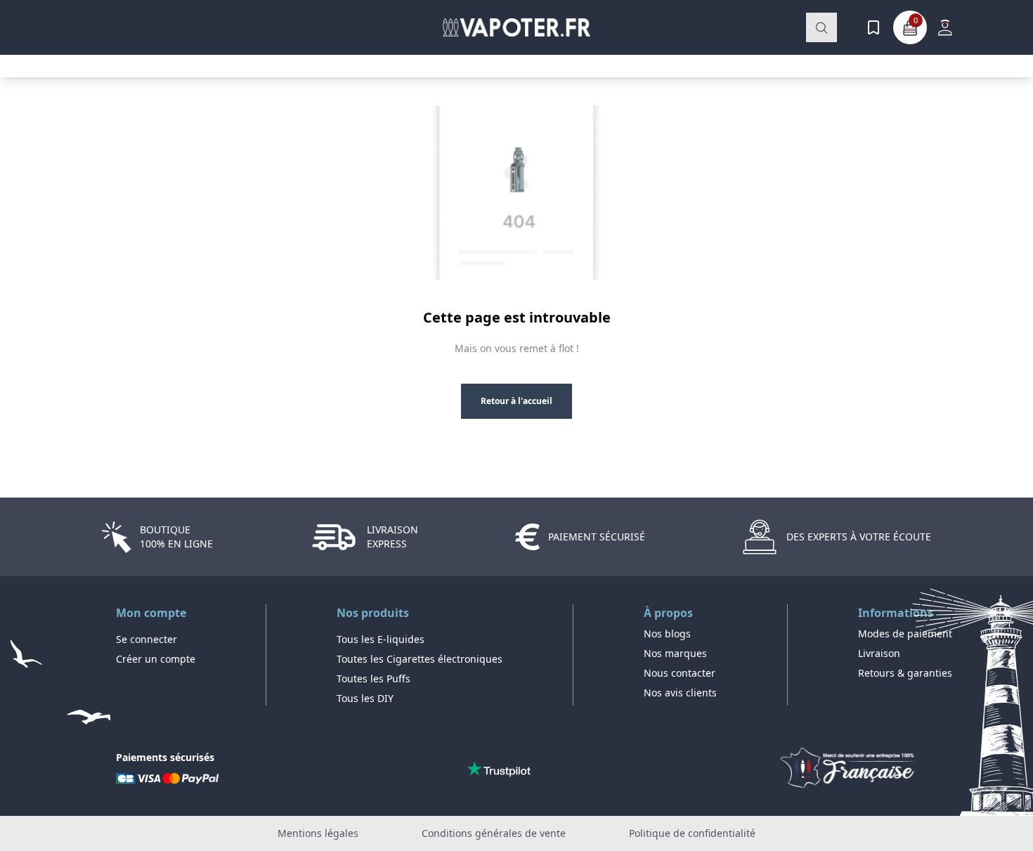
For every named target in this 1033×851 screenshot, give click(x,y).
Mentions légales (318, 833)
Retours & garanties (905, 673)
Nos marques (675, 653)
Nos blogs (667, 633)
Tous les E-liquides (380, 639)
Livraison (879, 653)
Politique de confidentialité (692, 833)
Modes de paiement (905, 633)
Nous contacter (679, 673)
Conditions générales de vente (494, 833)
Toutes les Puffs (373, 678)
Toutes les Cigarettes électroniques (419, 658)
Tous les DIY (365, 698)
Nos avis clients (680, 692)
